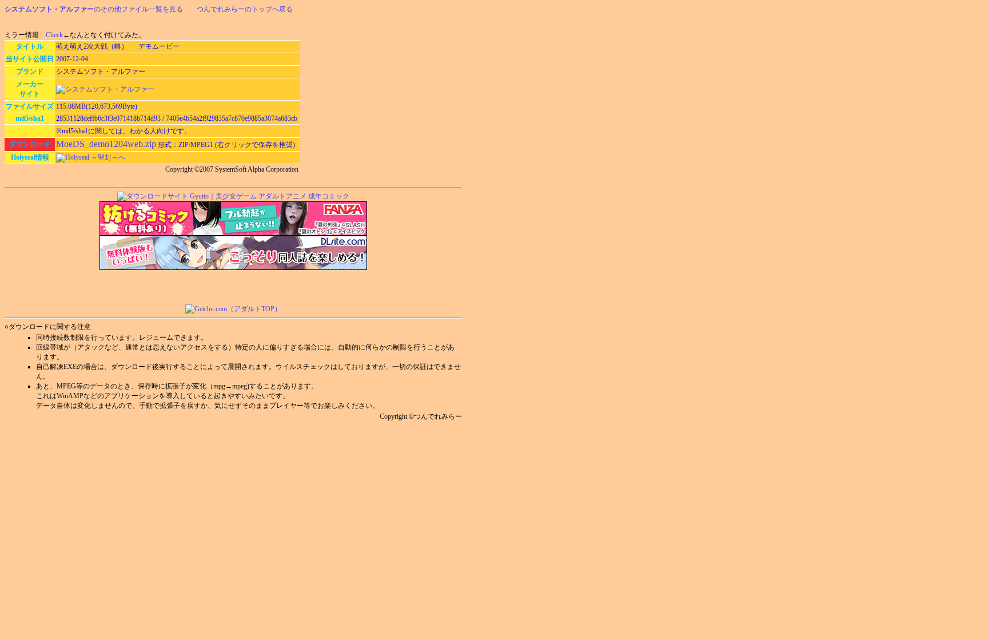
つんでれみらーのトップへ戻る (245, 9)
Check (54, 35)
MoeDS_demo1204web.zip (106, 144)
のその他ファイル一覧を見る (94, 9)
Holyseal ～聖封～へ (95, 157)
